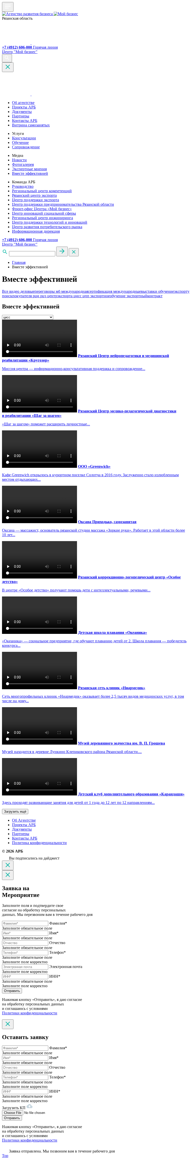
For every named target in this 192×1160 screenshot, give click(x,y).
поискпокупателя (17, 296)
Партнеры (20, 116)
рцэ (43, 296)
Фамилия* (58, 923)
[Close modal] (8, 865)
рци (36, 296)
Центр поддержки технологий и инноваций (49, 222)
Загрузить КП (14, 1108)
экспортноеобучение (108, 296)
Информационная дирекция (36, 231)
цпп (86, 296)
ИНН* (54, 976)
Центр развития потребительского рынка (47, 227)
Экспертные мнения (29, 169)
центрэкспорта (60, 296)
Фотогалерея (23, 164)
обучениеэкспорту (174, 291)
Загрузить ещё (15, 811)
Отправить (12, 991)
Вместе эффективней (30, 173)
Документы (22, 111)
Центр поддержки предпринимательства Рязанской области (63, 204)
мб (58, 291)
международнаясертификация (87, 291)
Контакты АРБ (24, 120)
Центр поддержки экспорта (35, 200)
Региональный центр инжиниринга (42, 218)
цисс (78, 296)
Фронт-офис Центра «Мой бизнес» (42, 209)
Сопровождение (26, 147)
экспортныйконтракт (144, 296)
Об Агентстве (24, 820)
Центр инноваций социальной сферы (44, 213)
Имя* (53, 933)
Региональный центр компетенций (42, 191)
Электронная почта (65, 967)
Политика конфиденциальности (39, 843)
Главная (19, 262)
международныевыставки (135, 291)
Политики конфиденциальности (29, 1013)
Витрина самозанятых (31, 125)
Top (5, 1156)
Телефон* (57, 952)
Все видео (11, 291)
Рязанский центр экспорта (34, 195)
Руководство (23, 186)
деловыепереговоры (38, 291)
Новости (19, 160)
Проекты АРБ (24, 107)
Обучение (20, 142)
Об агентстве (23, 102)
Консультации (24, 138)
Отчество (57, 943)
